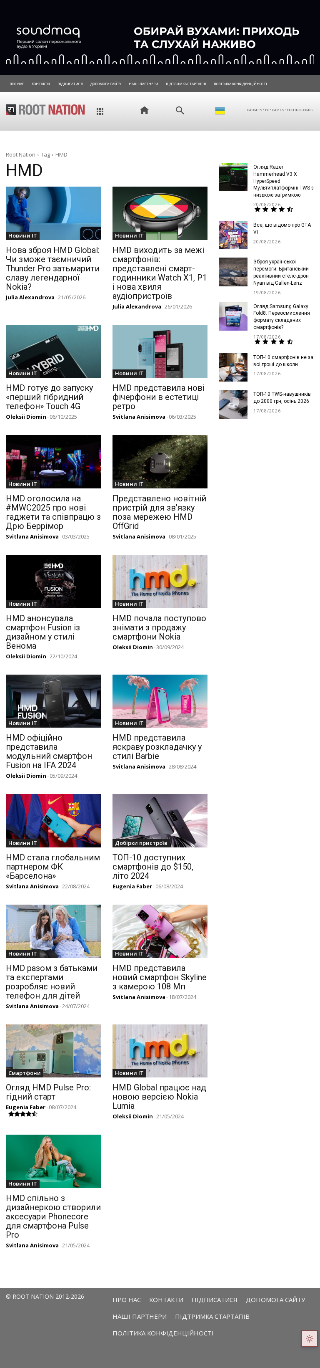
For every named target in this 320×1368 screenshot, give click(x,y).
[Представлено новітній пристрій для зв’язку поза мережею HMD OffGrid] (160, 461)
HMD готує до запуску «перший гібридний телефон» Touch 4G (49, 397)
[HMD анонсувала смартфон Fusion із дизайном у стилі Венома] (53, 581)
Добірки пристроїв (141, 843)
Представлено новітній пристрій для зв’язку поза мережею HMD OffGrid (159, 512)
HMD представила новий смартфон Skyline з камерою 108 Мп (159, 977)
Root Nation (20, 154)
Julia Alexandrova (30, 297)
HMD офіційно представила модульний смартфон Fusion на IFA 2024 (49, 751)
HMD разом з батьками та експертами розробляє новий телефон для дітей (52, 982)
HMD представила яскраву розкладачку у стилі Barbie (157, 747)
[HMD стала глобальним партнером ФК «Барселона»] (53, 820)
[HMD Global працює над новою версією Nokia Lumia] (160, 1051)
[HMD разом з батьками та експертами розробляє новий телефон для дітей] (53, 931)
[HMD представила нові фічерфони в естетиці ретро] (160, 351)
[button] (180, 111)
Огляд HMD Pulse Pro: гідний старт (48, 1092)
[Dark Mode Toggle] (309, 1338)
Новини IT (22, 235)
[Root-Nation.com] (45, 109)
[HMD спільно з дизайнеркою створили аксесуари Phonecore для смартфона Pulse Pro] (53, 1161)
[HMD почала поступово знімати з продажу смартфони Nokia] (160, 581)
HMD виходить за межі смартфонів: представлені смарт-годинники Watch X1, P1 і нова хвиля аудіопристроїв (159, 273)
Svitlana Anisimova (138, 416)
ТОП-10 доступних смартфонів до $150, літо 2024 (152, 866)
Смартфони (24, 1073)
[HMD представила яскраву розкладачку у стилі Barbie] (160, 701)
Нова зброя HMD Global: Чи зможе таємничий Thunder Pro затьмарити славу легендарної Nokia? (53, 268)
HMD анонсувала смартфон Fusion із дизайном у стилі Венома (43, 632)
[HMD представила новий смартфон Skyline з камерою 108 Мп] (160, 931)
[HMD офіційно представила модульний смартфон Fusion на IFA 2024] (53, 701)
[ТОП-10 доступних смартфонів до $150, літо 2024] (160, 820)
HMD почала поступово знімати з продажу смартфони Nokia (159, 627)
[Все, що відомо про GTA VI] (233, 235)
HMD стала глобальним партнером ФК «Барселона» (53, 866)
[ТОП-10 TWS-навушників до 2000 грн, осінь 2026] (233, 404)
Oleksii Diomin (26, 416)
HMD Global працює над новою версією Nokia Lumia (159, 1096)
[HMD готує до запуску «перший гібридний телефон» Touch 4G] (53, 351)
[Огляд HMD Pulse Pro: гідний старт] (53, 1051)
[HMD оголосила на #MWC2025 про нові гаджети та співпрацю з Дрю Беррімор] (53, 461)
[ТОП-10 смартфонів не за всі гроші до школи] (233, 367)
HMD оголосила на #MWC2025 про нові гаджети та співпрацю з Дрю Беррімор (53, 512)
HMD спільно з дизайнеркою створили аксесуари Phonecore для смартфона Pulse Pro (53, 1216)
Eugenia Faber (132, 886)
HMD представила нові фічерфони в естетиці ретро (158, 397)
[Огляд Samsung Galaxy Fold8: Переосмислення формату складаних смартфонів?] (233, 316)
